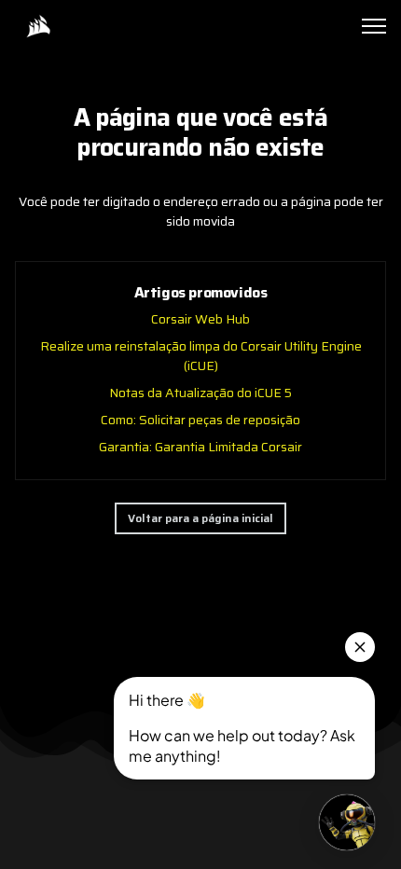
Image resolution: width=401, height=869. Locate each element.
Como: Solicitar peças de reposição (200, 419)
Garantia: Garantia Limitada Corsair (200, 446)
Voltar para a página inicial (200, 518)
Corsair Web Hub (200, 319)
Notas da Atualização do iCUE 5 (200, 392)
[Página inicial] (38, 26)
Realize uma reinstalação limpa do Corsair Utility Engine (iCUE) (201, 356)
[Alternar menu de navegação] (374, 26)
